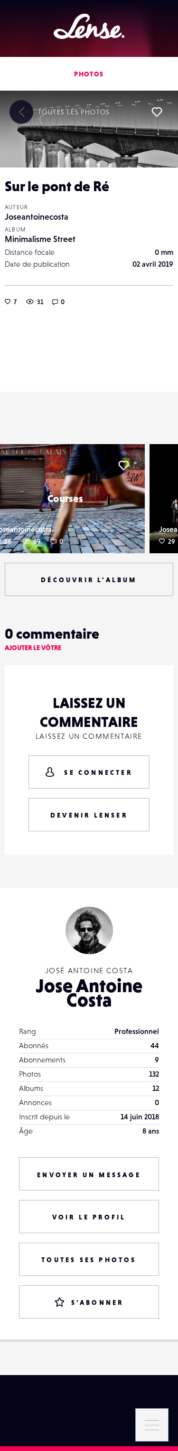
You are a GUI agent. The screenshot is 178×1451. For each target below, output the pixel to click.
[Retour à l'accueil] (89, 26)
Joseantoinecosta (36, 217)
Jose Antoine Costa (89, 993)
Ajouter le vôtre (33, 647)
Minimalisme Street (40, 239)
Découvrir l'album (89, 580)
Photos (88, 74)
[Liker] (156, 112)
